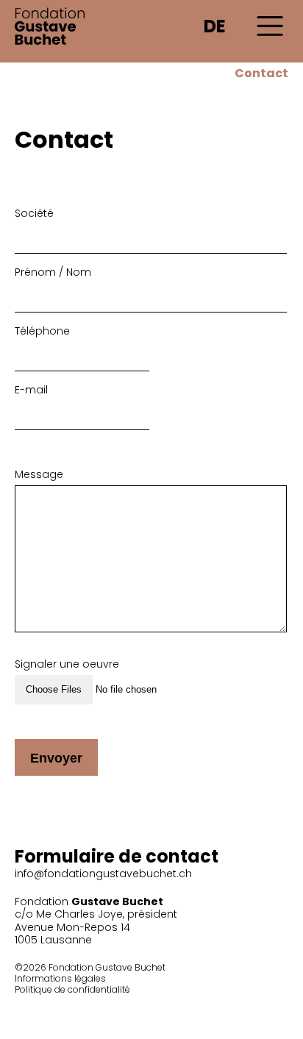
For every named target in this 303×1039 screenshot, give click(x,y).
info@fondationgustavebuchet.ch (103, 873)
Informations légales (60, 978)
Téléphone (42, 331)
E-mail (31, 389)
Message (39, 474)
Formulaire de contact (116, 856)
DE (215, 26)
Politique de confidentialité (72, 989)
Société (34, 213)
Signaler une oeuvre (67, 664)
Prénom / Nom (53, 272)
